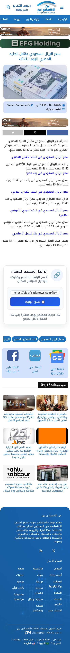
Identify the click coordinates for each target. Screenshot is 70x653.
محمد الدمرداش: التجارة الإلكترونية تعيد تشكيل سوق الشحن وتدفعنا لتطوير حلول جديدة (18, 452)
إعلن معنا (28, 640)
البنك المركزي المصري (25, 339)
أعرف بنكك (55, 575)
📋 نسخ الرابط (35, 302)
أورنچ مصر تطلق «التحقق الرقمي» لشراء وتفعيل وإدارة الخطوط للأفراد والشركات (52, 450)
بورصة (17, 19)
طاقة (21, 568)
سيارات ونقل (35, 599)
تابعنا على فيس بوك (12, 369)
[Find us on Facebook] (60, 551)
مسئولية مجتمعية (19, 597)
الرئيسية (62, 19)
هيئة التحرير (43, 640)
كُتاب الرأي (18, 588)
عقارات (20, 575)
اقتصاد (48, 19)
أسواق (58, 568)
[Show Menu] (61, 7)
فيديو (20, 581)
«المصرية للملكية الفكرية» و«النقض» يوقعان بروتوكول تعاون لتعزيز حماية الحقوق (52, 417)
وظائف (16, 640)
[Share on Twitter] (35, 132)
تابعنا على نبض (35, 369)
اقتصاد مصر (55, 610)
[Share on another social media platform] (13, 132)
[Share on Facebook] (57, 132)
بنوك (48, 109)
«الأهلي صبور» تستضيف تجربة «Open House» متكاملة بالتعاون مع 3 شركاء (18, 487)
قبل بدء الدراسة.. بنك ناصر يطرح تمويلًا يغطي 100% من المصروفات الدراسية (52, 487)
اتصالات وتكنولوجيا (55, 584)
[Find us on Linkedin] (47, 551)
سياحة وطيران (39, 590)
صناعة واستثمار (38, 608)
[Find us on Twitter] (53, 551)
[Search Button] (8, 7)
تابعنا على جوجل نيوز (57, 371)
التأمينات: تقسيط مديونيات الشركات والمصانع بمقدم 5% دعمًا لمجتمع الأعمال (18, 417)
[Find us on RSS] (41, 551)
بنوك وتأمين (32, 19)
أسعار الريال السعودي (52, 339)
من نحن (57, 640)
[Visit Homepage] (47, 7)
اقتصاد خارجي (58, 601)
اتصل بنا (56, 643)
